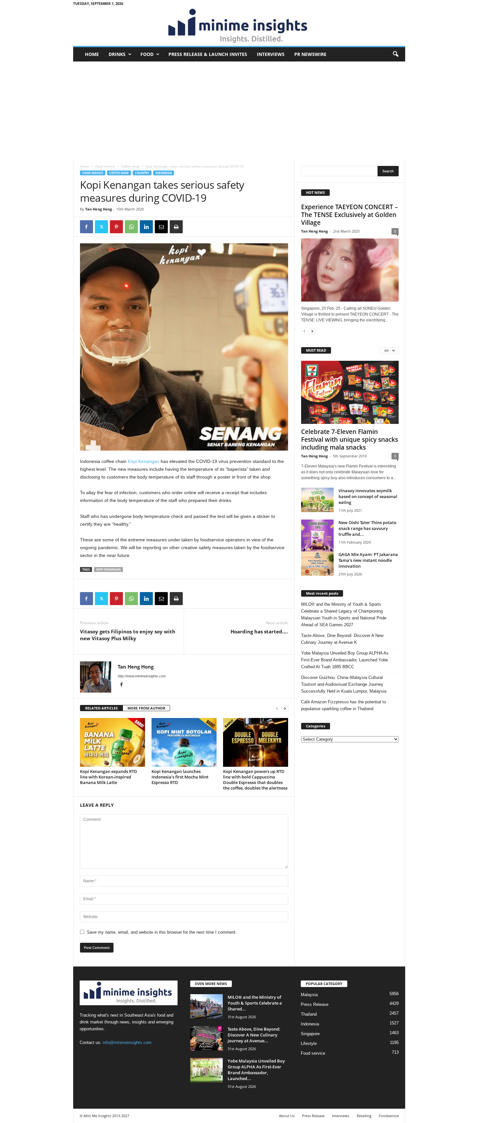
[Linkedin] (146, 226)
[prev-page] (277, 708)
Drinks (117, 54)
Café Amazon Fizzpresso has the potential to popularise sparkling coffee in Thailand (343, 705)
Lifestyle (309, 1043)
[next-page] (285, 708)
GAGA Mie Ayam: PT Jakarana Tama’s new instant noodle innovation (368, 560)
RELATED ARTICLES (101, 708)
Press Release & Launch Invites (207, 54)
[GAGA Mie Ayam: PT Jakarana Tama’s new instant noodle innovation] (317, 563)
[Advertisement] (239, 110)
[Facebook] (86, 226)
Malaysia (309, 994)
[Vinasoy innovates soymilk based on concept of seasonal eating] (317, 500)
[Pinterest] (116, 226)
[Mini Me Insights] (239, 26)
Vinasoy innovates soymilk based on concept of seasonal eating (368, 496)
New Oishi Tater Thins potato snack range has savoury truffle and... (367, 528)
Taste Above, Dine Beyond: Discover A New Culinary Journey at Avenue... (254, 1035)
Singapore (310, 1033)
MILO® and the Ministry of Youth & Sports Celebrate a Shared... (255, 1003)
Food (146, 54)
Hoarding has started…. (259, 631)
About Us (287, 1115)
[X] (101, 226)
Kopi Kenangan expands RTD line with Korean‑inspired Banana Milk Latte (108, 776)
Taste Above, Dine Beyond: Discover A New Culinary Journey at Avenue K (342, 639)
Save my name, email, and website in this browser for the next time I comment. (162, 932)
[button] (395, 54)
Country (142, 173)
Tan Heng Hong (98, 209)
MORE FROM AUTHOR (146, 708)
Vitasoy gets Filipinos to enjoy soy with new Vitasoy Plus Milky (127, 635)
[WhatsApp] (131, 226)
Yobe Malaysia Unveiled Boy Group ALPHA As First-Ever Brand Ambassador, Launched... (256, 1069)
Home (92, 54)
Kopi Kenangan (143, 461)
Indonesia (163, 173)
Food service (105, 166)
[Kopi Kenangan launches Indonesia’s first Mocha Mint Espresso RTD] (184, 742)
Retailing (364, 1115)
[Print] (176, 226)
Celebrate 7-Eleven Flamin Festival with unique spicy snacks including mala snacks (349, 439)
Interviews (271, 54)
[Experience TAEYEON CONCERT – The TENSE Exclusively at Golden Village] (350, 270)
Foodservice (389, 1115)
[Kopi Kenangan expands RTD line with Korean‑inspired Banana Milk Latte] (112, 742)
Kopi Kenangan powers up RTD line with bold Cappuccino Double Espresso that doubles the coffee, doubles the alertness (255, 779)
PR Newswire (310, 54)
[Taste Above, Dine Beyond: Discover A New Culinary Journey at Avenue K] (206, 1038)
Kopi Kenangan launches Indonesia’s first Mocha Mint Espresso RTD (180, 776)
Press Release (314, 1004)
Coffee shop (130, 166)
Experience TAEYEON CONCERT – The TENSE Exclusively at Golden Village (349, 215)
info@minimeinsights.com (127, 1042)
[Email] (161, 226)
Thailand (309, 1014)
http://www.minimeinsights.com (142, 676)
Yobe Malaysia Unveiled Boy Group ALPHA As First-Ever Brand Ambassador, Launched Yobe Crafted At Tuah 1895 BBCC (345, 660)
